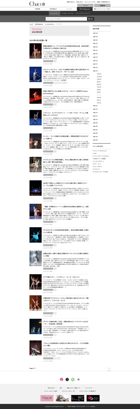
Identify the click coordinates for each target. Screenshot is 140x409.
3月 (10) (99, 97)
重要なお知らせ (71, 2)
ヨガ (95, 153)
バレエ (96, 151)
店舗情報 (102, 5)
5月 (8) (99, 92)
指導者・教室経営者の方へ (104, 2)
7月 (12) (99, 87)
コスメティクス (98, 171)
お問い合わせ (79, 2)
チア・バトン (97, 164)
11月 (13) (99, 76)
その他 (106, 171)
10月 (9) (99, 79)
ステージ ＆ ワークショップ (83, 13)
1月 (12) (99, 103)
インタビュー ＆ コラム (67, 13)
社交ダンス (97, 158)
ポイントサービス (89, 2)
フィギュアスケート (99, 161)
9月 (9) (99, 82)
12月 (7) (99, 74)
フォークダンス (98, 166)
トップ (31, 24)
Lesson (85, 5)
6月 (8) (99, 89)
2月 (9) (99, 100)
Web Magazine (39, 24)
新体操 (103, 158)
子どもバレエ (103, 151)
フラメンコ (97, 169)
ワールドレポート (54, 13)
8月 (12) (99, 84)
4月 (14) (99, 95)
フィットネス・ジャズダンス (101, 156)
